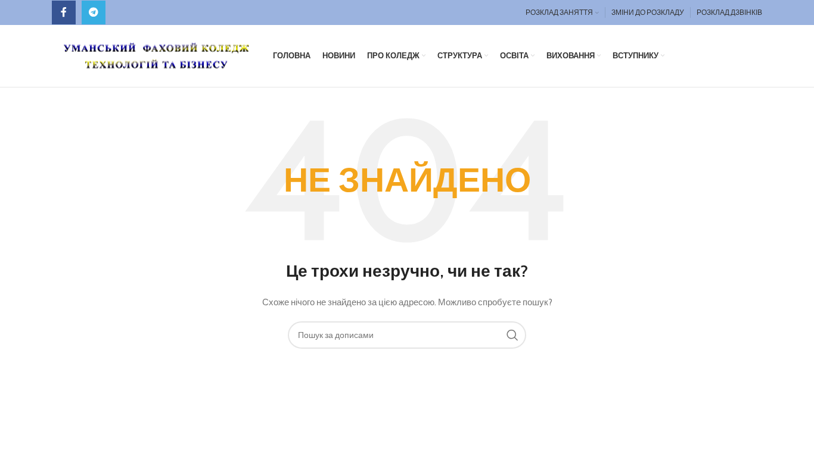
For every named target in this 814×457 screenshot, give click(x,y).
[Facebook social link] (64, 12)
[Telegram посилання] (93, 12)
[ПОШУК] (512, 335)
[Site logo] (156, 54)
